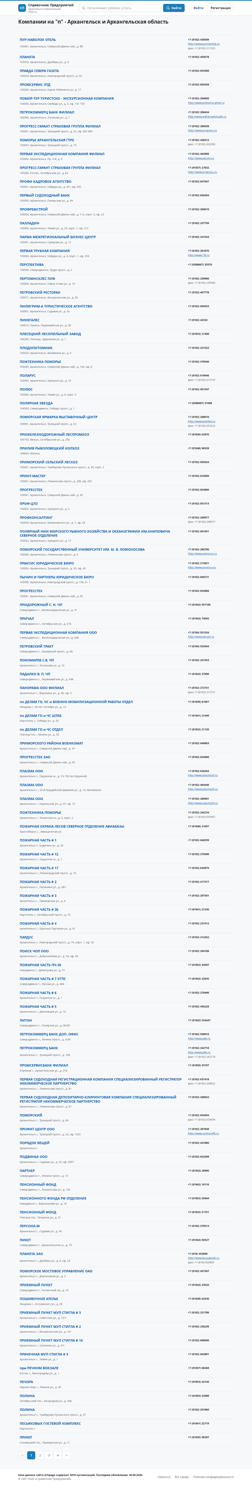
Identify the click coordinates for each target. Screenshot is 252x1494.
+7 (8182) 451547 (198, 389)
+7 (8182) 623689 (198, 476)
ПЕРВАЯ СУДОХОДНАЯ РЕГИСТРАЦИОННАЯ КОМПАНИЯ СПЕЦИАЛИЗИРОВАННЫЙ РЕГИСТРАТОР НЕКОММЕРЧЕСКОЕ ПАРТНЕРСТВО (101, 1081)
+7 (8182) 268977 (198, 517)
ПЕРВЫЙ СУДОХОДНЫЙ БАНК (45, 195)
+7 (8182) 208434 (198, 112)
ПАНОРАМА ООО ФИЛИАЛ (42, 688)
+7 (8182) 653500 (198, 70)
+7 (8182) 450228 (198, 1006)
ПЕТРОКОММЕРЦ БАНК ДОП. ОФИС (49, 1034)
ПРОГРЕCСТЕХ (31, 591)
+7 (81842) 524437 (199, 1020)
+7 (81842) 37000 (198, 674)
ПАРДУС (26, 937)
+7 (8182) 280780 (198, 549)
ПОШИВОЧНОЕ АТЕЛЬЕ (39, 1298)
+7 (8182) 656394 (198, 195)
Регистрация (221, 8)
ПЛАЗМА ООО (31, 771)
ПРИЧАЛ (27, 618)
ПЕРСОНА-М (30, 1226)
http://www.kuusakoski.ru (203, 1258)
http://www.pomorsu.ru (202, 553)
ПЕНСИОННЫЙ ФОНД (38, 1184)
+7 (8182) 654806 (198, 489)
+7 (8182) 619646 (198, 375)
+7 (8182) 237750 (198, 223)
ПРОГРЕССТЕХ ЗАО (35, 757)
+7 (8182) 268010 (198, 417)
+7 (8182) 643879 (198, 868)
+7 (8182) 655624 (198, 462)
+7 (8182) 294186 (198, 951)
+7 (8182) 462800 (198, 153)
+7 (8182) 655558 (198, 84)
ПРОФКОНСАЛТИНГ (36, 517)
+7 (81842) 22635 (198, 978)
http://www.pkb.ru (199, 1038)
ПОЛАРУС (28, 375)
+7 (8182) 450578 (198, 57)
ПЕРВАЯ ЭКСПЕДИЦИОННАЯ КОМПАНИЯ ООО (58, 632)
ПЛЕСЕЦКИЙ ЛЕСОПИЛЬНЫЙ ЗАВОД (50, 334)
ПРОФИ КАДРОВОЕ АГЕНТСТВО (45, 181)
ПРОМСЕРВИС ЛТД (35, 84)
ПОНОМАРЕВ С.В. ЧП (37, 660)
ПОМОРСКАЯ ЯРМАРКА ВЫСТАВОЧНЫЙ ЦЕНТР (58, 417)
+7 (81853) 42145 (198, 1381)
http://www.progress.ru (202, 130)
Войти (199, 8)
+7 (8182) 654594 (198, 1115)
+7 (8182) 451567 (198, 1271)
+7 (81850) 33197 (198, 1065)
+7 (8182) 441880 (198, 1142)
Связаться (164, 1477)
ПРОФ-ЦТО (29, 503)
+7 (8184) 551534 (198, 632)
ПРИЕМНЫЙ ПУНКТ (36, 1285)
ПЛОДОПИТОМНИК (36, 348)
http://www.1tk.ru (199, 255)
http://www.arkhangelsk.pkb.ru (207, 116)
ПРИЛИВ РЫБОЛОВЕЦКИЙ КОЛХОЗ (49, 448)
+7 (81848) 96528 (198, 448)
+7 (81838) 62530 (198, 1298)
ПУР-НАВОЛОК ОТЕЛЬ (38, 39)
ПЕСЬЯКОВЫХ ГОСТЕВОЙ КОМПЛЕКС (50, 1423)
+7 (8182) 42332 (198, 320)
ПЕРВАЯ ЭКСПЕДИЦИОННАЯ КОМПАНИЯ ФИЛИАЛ (62, 154)
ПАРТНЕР (27, 1170)
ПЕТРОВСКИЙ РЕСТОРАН (40, 292)
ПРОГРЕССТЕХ (31, 489)
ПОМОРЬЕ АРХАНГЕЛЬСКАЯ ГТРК (47, 140)
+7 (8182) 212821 (198, 563)
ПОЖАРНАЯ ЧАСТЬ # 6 (38, 992)
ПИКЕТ (25, 1240)
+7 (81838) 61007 (198, 701)
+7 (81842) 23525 (198, 1285)
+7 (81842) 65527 (198, 1240)
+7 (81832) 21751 (198, 1212)
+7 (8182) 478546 (198, 361)
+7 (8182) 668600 (198, 1340)
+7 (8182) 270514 (198, 1226)
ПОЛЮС (26, 389)
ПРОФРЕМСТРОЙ (34, 209)
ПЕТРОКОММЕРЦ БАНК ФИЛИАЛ (47, 112)
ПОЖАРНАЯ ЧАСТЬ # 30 (39, 909)
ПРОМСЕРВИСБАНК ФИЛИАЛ (44, 1065)
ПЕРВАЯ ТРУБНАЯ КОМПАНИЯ (45, 251)
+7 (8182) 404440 (198, 785)
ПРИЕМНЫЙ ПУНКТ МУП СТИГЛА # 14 (51, 1340)
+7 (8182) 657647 (198, 181)
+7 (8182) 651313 (198, 503)
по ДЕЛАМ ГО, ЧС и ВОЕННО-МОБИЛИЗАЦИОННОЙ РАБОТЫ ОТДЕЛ (76, 702)
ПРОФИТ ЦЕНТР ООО (37, 1129)
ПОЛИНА (27, 1396)
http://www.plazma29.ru (203, 775)
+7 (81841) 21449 (198, 715)
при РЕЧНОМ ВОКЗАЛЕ (39, 1368)
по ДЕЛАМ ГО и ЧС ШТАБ (40, 715)
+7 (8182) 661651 (198, 531)
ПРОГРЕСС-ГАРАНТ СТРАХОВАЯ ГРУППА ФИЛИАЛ (60, 126)
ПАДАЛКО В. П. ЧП (35, 674)
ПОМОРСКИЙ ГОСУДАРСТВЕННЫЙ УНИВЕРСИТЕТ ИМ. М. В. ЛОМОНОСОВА (82, 549)
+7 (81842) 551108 (199, 604)
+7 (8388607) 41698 (200, 403)
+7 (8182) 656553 (198, 306)
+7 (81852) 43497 (198, 965)
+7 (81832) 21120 (198, 729)
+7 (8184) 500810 (198, 1034)
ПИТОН (26, 1020)
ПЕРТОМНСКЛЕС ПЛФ (37, 278)
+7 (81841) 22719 (198, 1423)
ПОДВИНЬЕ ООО (33, 1156)
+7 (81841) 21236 (198, 909)
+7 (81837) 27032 (198, 167)
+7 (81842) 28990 (198, 1170)
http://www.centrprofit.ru (203, 1133)
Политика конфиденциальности (213, 1477)
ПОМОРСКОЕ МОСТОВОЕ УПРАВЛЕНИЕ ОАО (56, 1271)
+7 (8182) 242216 (198, 812)
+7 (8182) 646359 (198, 840)
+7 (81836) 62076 (198, 434)
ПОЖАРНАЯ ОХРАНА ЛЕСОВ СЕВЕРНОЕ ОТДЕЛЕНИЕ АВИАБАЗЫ (72, 826)
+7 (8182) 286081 (198, 798)
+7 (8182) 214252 (198, 937)
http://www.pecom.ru (201, 158)
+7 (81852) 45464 (198, 1198)
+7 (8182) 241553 (198, 660)
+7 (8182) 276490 (198, 854)
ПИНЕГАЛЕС (29, 320)
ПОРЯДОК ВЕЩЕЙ (35, 1143)
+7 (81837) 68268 (198, 1368)
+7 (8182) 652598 (198, 1156)
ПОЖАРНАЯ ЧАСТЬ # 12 (39, 854)
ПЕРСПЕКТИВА (32, 264)
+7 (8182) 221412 (198, 923)
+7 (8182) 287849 (198, 1129)
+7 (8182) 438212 (198, 140)
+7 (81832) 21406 (198, 334)
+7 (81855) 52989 (198, 1395)
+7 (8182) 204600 (198, 98)
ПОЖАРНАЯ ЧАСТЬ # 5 (38, 1006)
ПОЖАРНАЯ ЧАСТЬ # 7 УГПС (43, 978)
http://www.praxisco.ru (202, 567)
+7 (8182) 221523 (198, 348)
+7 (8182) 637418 (198, 1079)
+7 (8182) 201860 (198, 1409)
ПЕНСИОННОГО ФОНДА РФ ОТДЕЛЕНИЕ (53, 1198)
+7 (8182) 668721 (198, 577)
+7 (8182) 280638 (198, 126)
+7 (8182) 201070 (198, 250)
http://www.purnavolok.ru (204, 44)
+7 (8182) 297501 (198, 895)
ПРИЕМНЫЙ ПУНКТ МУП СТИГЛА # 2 (50, 1326)
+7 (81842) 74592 (198, 618)
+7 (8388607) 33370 (200, 264)
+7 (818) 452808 (198, 1253)
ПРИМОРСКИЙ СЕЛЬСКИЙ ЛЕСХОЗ (49, 462)
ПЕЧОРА (26, 1382)
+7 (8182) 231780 (198, 1312)
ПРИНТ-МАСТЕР (32, 476)
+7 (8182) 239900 (198, 278)
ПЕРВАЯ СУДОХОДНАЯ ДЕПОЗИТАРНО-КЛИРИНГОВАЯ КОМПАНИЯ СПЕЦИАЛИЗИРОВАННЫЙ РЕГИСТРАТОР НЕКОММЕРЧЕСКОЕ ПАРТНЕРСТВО (98, 1099)
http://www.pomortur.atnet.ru (206, 102)
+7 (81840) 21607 (198, 826)
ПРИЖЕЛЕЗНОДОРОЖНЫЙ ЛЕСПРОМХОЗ (54, 434)
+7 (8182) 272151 (198, 687)
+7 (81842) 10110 (198, 1184)
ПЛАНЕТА (27, 57)
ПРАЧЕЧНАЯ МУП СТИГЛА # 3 (44, 1354)
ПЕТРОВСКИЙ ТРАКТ (36, 646)
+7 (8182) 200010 (198, 209)
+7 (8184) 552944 (198, 646)
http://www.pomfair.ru (201, 421)
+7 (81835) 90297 (198, 1437)
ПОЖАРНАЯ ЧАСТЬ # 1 (38, 840)
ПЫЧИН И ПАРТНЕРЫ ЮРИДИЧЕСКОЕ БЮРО (57, 577)
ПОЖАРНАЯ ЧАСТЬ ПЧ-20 (40, 965)
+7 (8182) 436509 (198, 39)
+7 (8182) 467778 (198, 292)
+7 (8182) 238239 (198, 1326)
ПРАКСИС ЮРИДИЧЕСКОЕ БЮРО (47, 563)
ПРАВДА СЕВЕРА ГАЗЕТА (39, 71)
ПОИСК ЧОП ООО (34, 951)
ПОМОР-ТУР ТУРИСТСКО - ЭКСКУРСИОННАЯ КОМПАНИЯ (67, 98)
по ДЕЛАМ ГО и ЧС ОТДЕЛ (41, 729)
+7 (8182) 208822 (198, 1097)
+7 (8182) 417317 (198, 881)
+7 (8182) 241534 (198, 237)
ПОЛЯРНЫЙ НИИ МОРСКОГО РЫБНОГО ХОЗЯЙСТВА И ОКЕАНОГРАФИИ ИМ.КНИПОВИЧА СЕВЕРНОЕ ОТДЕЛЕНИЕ (95, 533)
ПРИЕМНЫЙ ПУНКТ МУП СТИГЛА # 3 (50, 1312)
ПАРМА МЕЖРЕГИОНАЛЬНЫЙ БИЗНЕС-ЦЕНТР (58, 237)
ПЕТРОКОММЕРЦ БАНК (39, 1048)
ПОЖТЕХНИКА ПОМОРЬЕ (40, 361)
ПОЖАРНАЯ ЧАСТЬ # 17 (39, 868)
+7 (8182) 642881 (198, 1354)
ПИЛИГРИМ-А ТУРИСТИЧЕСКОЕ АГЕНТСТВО (56, 306)
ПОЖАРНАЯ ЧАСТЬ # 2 (38, 882)
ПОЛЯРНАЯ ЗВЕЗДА (36, 403)
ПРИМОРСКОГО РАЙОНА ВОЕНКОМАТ (51, 743)
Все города (182, 1477)
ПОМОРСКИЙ (31, 1115)
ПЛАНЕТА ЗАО (31, 1254)
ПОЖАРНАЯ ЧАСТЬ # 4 (38, 923)
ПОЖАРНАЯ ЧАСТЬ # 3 (38, 895)
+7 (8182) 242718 (198, 1048)
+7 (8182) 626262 (198, 771)
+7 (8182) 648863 (198, 743)
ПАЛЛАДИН (29, 223)
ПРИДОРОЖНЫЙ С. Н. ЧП (41, 604)
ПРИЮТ (26, 1437)
